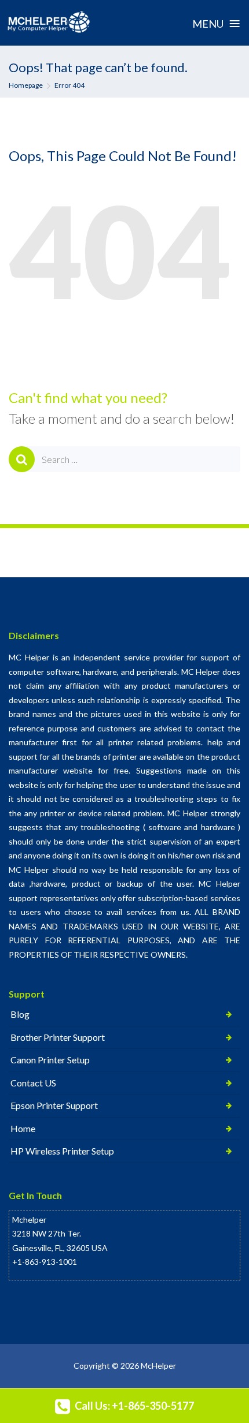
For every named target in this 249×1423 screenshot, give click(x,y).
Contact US (33, 1082)
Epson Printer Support (54, 1105)
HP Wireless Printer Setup (62, 1150)
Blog (20, 1014)
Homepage (26, 85)
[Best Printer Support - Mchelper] (49, 22)
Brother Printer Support (57, 1037)
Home (22, 1128)
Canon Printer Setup (50, 1059)
